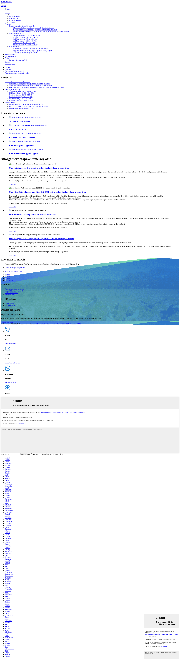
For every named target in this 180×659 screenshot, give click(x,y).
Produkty (8, 24)
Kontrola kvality (10, 56)
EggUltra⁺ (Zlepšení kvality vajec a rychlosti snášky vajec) (32, 50)
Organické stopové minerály (14, 291)
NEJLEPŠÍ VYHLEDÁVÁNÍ (70, 324)
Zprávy (7, 62)
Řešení (7, 58)
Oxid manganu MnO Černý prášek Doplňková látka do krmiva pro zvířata (41, 239)
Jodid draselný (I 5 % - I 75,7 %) (24, 43)
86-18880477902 (6, 2)
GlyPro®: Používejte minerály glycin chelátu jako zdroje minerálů (35, 30)
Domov (7, 13)
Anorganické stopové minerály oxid (17, 73)
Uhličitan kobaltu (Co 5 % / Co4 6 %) (25, 37)
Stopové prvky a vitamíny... (21, 121)
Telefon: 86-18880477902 (13, 271)
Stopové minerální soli (16, 33)
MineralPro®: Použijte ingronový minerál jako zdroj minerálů (33, 28)
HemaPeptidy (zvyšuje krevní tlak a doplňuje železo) (30, 48)
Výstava (12, 22)
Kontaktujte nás (10, 64)
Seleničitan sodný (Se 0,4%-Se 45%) (25, 45)
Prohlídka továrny (15, 20)
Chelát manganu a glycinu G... (22, 145)
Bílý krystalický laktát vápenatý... (23, 137)
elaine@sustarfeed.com (12, 363)
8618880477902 (10, 382)
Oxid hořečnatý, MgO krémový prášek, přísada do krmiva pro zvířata (39, 168)
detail (14, 184)
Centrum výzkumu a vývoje (18, 60)
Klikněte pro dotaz (7, 322)
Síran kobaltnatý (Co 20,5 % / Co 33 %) (26, 35)
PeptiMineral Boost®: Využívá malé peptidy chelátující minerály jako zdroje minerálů (41, 31)
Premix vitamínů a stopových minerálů (21, 26)
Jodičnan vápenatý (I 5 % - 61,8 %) (25, 39)
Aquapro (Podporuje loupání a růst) (25, 52)
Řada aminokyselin (11, 293)
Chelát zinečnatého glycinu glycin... (24, 153)
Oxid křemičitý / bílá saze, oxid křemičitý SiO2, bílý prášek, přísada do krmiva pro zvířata (47, 192)
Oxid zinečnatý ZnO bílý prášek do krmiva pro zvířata (32, 214)
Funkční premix (14, 46)
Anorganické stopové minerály (15, 71)
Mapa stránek (40, 324)
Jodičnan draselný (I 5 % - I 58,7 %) (25, 41)
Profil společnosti (15, 16)
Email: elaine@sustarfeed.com (15, 267)
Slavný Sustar (13, 18)
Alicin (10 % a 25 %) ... (19, 129)
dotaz (11, 184)
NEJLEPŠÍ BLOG (53, 324)
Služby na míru (10, 54)
